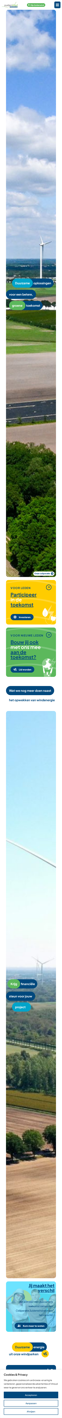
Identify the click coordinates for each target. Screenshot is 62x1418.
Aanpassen (31, 1403)
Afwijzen (31, 1411)
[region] (31, 1394)
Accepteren (31, 1395)
